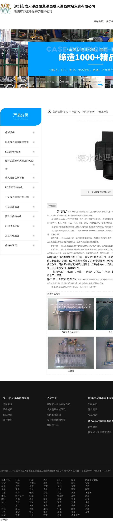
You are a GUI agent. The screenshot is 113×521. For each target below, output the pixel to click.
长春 (45, 496)
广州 (17, 502)
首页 (65, 111)
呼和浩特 (19, 496)
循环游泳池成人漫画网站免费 (19, 164)
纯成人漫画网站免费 (24, 82)
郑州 (73, 499)
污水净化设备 (12, 226)
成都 (59, 512)
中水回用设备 (12, 206)
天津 (45, 480)
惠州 (59, 505)
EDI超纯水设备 (13, 151)
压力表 (71, 371)
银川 (59, 515)
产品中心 (76, 111)
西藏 (73, 489)
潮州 (73, 509)
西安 (17, 515)
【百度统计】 (87, 471)
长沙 (3, 502)
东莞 (45, 509)
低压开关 (103, 111)
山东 (31, 486)
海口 (31, 512)
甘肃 (3, 493)
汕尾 (87, 505)
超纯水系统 (11, 245)
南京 (87, 496)
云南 (59, 489)
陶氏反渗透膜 (62, 82)
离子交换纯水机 (13, 216)
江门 (3, 505)
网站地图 (4, 520)
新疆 (45, 493)
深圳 (45, 502)
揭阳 (87, 509)
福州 (31, 499)
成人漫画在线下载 (45, 82)
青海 (17, 493)
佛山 (87, 502)
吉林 (17, 483)
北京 (31, 480)
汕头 (73, 502)
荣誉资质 (7, 409)
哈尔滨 (60, 496)
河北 (59, 480)
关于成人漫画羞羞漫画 (16, 398)
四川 (31, 489)
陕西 (87, 489)
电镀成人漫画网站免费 (17, 142)
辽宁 (3, 483)
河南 (45, 486)
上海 (45, 483)
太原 (3, 496)
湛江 (17, 505)
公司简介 (7, 404)
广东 (17, 480)
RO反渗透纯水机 (14, 187)
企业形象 (7, 414)
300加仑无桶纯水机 (71, 332)
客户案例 (7, 420)
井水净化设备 (12, 235)
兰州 (31, 515)
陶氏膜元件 (96, 82)
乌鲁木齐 (75, 515)
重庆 (17, 489)
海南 (3, 489)
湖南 (73, 486)
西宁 (45, 515)
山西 (73, 480)
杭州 (3, 499)
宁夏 (31, 493)
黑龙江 (32, 483)
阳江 (17, 509)
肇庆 (45, 505)
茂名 (31, 505)
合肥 (17, 499)
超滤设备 (10, 132)
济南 (59, 499)
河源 (3, 509)
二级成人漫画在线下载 (17, 197)
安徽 (87, 483)
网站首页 (98, 21)
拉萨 (3, 515)
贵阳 (73, 512)
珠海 (59, 502)
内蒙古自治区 (91, 480)
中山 (59, 509)
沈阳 (31, 496)
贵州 (45, 489)
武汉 (87, 499)
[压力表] (71, 368)
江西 (17, 486)
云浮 (3, 512)
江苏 (59, 483)
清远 (31, 509)
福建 (3, 486)
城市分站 (5, 480)
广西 (87, 486)
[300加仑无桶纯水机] (71, 330)
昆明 (87, 512)
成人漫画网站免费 (80, 82)
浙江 (73, 483)
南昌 (45, 499)
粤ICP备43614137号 (103, 471)
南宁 (17, 512)
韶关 (31, 502)
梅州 (73, 505)
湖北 (59, 486)
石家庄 (88, 493)
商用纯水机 (89, 111)
